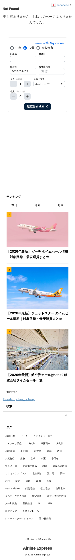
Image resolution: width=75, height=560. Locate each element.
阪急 (17, 480)
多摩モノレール (31, 510)
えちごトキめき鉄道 (15, 495)
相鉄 (44, 465)
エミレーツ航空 (13, 443)
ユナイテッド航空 (42, 435)
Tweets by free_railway (19, 399)
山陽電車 (60, 488)
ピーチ (24, 435)
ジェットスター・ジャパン (19, 518)
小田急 (54, 458)
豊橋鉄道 (27, 503)
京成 (33, 458)
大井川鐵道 (11, 503)
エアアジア (11, 510)
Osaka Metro (12, 488)
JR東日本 (10, 435)
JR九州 (59, 443)
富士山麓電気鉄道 (56, 495)
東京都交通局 (30, 465)
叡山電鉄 (45, 488)
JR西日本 (45, 443)
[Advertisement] (37, 153)
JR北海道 (10, 450)
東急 (22, 458)
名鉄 (7, 480)
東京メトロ (11, 465)
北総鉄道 (37, 473)
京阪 (49, 480)
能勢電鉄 (30, 488)
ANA (50, 503)
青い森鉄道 (45, 518)
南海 (38, 480)
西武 (59, 450)
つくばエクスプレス (15, 473)
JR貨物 (37, 450)
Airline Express (37, 548)
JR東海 (31, 443)
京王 (43, 458)
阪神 (62, 473)
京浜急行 (10, 458)
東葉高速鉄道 (60, 465)
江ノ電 (50, 473)
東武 (49, 450)
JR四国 (24, 450)
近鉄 (28, 480)
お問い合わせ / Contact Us (37, 539)
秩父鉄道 (37, 495)
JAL (40, 503)
